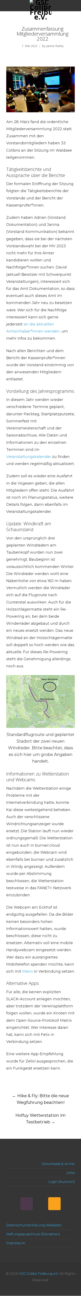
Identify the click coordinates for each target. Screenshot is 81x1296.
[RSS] (54, 1203)
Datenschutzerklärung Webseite (33, 1225)
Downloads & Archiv (58, 1164)
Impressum (15, 1243)
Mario (27, 971)
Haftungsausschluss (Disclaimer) (33, 1234)
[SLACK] (26, 1203)
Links (70, 1173)
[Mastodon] (40, 1204)
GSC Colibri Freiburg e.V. (39, 1274)
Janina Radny (55, 46)
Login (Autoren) (61, 1182)
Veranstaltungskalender (28, 456)
